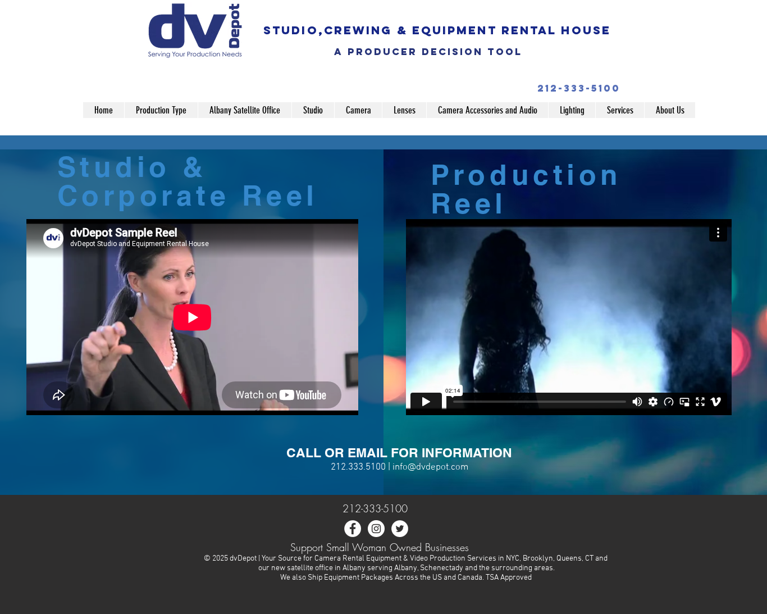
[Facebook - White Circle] (352, 528)
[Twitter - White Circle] (399, 528)
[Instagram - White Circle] (376, 528)
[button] (161, 110)
